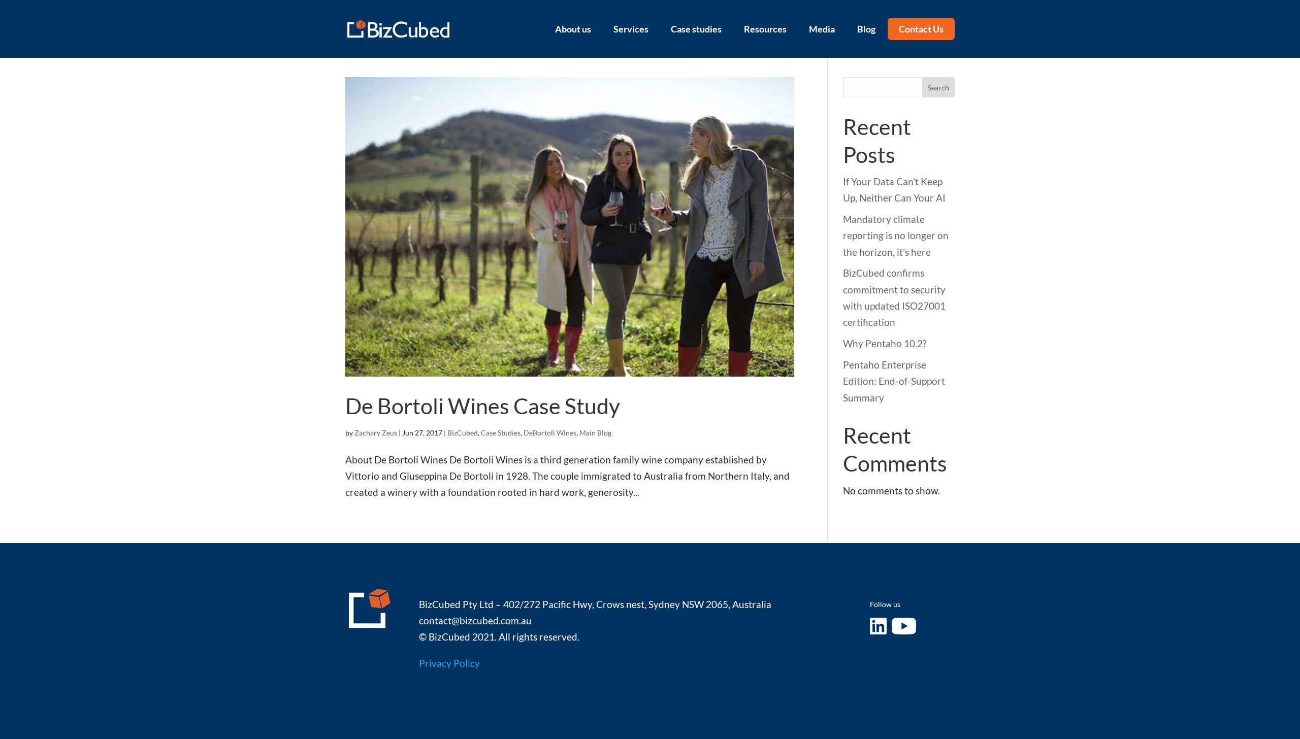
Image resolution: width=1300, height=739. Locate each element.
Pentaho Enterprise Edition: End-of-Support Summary (894, 381)
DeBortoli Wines (550, 432)
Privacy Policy (449, 663)
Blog (866, 29)
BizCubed (462, 432)
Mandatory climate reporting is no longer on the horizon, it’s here (896, 235)
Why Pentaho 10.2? (885, 343)
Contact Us (921, 29)
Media (822, 29)
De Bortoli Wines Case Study (482, 406)
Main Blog (595, 432)
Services (630, 29)
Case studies (696, 29)
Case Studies (501, 432)
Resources (765, 29)
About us (573, 29)
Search (938, 87)
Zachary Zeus (375, 432)
